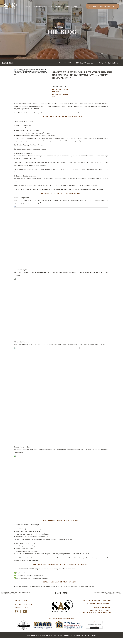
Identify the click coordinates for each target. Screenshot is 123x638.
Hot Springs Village (60, 89)
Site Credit (91, 635)
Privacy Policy (80, 635)
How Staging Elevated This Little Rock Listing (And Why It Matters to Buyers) (15, 593)
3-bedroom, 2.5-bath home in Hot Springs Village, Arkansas (50, 106)
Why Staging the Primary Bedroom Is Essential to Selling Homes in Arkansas (108, 593)
